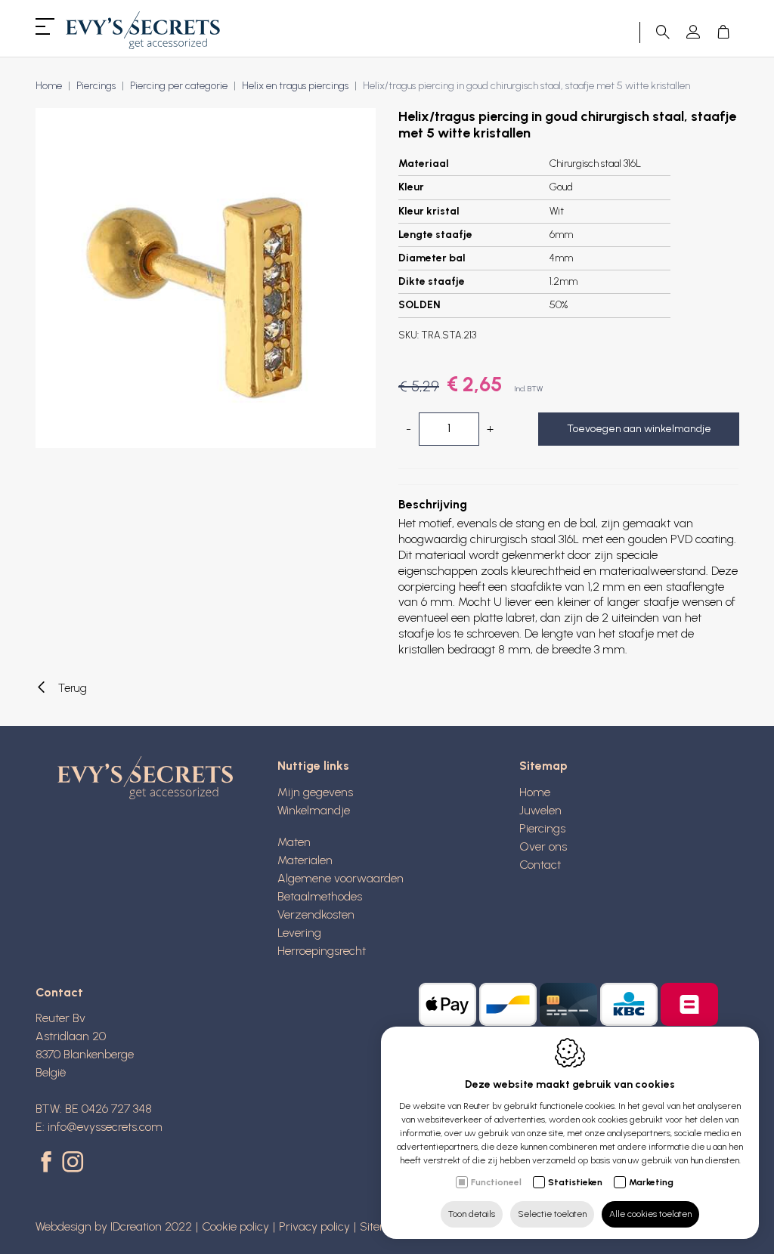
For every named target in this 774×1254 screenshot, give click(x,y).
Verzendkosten (315, 914)
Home (49, 85)
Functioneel (496, 1182)
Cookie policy (235, 1226)
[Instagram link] (72, 1163)
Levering (299, 932)
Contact (540, 864)
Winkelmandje (313, 810)
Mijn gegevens (315, 792)
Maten (294, 842)
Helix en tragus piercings (295, 85)
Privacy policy (314, 1226)
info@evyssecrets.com (105, 1127)
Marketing (651, 1182)
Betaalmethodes (319, 896)
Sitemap (543, 765)
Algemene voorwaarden (340, 878)
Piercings (96, 85)
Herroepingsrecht (321, 951)
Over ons (543, 846)
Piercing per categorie (179, 85)
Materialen (305, 860)
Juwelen (540, 810)
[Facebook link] (49, 1163)
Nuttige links (313, 765)
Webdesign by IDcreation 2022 (114, 1226)
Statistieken (575, 1182)
